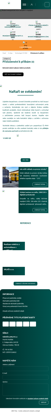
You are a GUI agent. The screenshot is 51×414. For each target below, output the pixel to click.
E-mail (5, 373)
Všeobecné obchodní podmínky (13, 304)
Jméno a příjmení (8, 365)
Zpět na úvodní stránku (13, 74)
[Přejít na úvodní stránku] (10, 4)
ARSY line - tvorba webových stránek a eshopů (25, 411)
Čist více (25, 160)
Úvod (4, 53)
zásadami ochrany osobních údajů (38, 398)
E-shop (10, 53)
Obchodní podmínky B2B (11, 301)
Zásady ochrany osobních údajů (13, 311)
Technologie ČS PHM (21, 53)
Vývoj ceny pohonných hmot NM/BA (15, 306)
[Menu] (24, 4)
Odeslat (43, 402)
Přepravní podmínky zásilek (12, 298)
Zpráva (5, 382)
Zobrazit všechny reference (25, 283)
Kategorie (7, 58)
